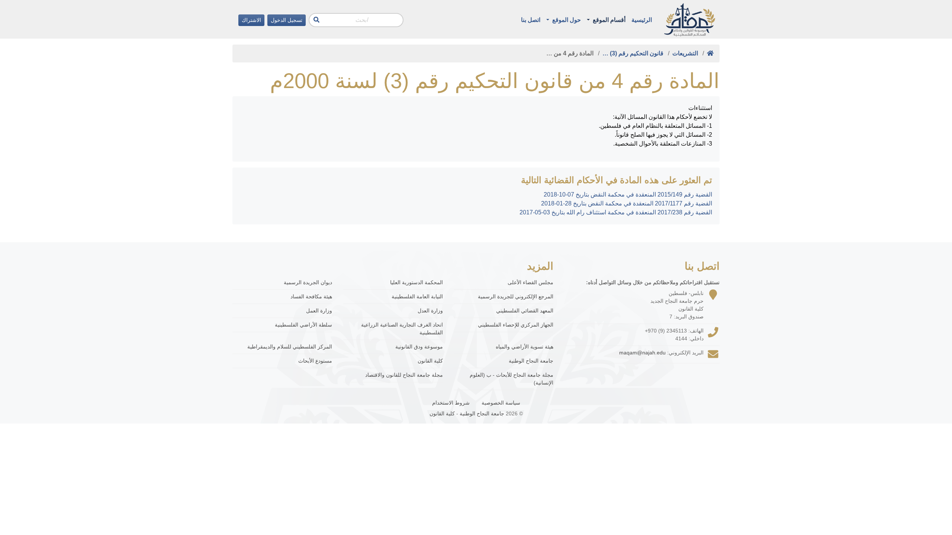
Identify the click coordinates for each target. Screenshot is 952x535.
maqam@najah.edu (642, 353)
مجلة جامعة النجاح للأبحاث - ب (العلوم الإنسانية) (511, 379)
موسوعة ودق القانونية (419, 347)
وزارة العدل (430, 311)
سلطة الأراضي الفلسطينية (303, 325)
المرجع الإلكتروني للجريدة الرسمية (515, 296)
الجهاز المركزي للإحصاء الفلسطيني (515, 325)
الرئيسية (641, 20)
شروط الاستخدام (451, 403)
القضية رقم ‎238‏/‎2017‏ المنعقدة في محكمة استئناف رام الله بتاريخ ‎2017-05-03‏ (616, 212)
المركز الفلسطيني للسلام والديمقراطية (289, 347)
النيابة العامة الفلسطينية (417, 296)
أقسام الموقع (608, 20)
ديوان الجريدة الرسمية (308, 282)
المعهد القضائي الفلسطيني (524, 311)
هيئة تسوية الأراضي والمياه (524, 347)
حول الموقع (566, 20)
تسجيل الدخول (286, 20)
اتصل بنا (530, 20)
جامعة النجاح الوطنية (531, 361)
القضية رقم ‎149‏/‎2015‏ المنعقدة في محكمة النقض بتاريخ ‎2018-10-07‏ (628, 194)
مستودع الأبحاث (315, 361)
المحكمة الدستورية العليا (416, 282)
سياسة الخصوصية (501, 403)
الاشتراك (251, 20)
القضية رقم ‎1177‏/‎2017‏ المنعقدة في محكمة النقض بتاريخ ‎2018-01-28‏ (626, 203)
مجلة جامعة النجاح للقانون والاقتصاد (404, 375)
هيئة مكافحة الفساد (311, 296)
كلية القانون (430, 361)
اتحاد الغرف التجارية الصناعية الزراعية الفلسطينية (402, 328)
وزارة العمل (319, 311)
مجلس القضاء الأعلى (530, 282)
